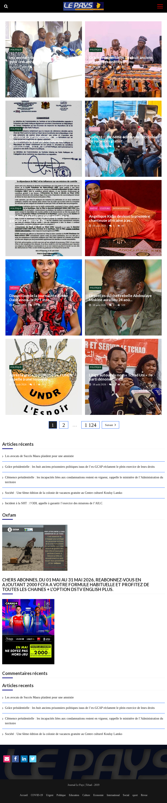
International (121, 208)
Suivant (109, 425)
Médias (14, 288)
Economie (98, 795)
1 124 (90, 425)
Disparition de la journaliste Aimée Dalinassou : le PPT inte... (38, 298)
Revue (144, 795)
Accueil (24, 795)
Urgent (49, 795)
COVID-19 (37, 795)
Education (74, 795)
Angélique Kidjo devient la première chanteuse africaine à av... (119, 218)
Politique (16, 49)
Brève (93, 208)
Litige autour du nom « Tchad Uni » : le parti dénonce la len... (121, 377)
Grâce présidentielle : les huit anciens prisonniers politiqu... (121, 59)
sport (135, 795)
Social (126, 795)
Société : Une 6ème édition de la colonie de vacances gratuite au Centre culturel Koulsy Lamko (63, 492)
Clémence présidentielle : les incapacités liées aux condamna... (37, 139)
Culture (105, 208)
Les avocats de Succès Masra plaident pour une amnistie (41, 59)
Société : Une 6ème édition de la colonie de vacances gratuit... (123, 139)
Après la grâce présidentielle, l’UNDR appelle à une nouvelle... (41, 377)
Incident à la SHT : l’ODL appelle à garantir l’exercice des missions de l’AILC (53, 503)
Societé (94, 129)
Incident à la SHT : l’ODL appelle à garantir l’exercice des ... (38, 218)
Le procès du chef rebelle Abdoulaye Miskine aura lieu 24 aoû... (120, 298)
